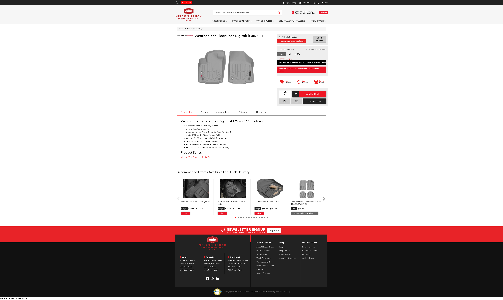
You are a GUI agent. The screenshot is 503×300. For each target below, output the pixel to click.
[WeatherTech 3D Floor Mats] (270, 188)
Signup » (274, 230)
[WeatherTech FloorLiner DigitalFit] (196, 188)
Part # (281, 49)
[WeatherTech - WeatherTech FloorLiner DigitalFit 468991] (185, 35)
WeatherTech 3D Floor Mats (267, 201)
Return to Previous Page (194, 29)
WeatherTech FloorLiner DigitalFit (195, 157)
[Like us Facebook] (207, 278)
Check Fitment (319, 39)
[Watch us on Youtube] (212, 278)
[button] (220, 21)
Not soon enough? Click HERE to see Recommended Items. (299, 69)
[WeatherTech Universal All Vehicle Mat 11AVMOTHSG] (306, 188)
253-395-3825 (186, 267)
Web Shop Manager (283, 292)
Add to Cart (312, 93)
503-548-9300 (234, 267)
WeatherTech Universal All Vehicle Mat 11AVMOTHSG (306, 202)
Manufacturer (223, 112)
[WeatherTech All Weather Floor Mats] (233, 188)
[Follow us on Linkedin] (217, 278)
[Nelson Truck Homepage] (194, 14)
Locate (323, 13)
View (185, 213)
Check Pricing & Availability (304, 213)
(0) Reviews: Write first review (316, 49)
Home (181, 29)
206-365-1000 (210, 267)
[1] (284, 101)
